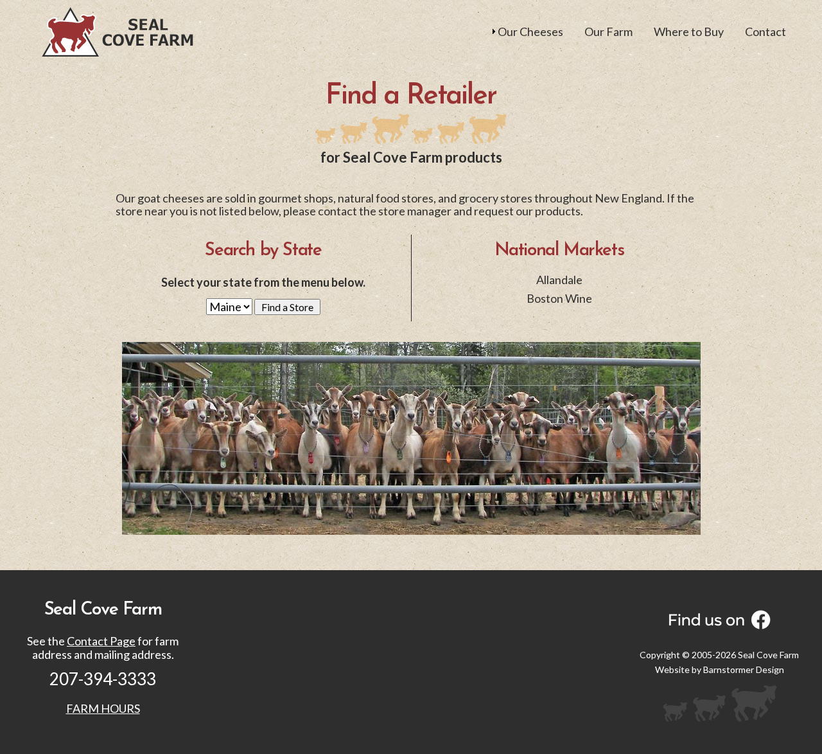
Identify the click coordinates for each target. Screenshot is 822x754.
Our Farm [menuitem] (608, 31)
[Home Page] (117, 31)
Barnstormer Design (743, 669)
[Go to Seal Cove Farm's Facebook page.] (719, 619)
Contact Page (101, 641)
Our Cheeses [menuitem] (530, 31)
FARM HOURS (103, 708)
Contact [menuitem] (765, 31)
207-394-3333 (102, 679)
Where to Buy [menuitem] (689, 31)
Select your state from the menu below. (263, 282)
